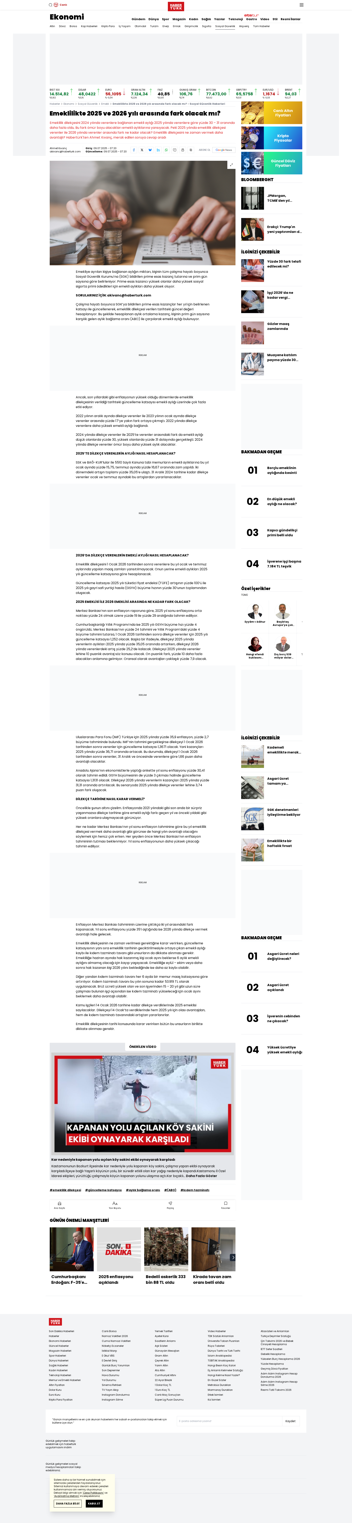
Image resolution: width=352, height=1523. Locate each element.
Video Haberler (217, 1331)
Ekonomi (67, 17)
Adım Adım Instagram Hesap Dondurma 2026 (279, 1375)
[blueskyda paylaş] (150, 150)
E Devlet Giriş (109, 1360)
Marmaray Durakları (220, 1390)
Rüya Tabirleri (216, 1346)
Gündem (138, 19)
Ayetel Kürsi (162, 1336)
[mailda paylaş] (174, 150)
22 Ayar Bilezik (163, 1380)
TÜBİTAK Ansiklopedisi (221, 1360)
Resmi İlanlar (291, 19)
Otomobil (140, 26)
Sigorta (206, 26)
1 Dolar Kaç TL (163, 1385)
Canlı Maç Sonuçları (167, 1394)
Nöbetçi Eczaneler (113, 1346)
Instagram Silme (112, 1399)
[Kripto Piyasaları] (271, 138)
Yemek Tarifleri (164, 1331)
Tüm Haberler (261, 26)
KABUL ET (94, 1503)
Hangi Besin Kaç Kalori (222, 1365)
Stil (275, 19)
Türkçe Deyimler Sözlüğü (276, 1336)
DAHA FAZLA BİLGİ (67, 1503)
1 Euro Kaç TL (162, 1390)
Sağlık (206, 19)
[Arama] (50, 5)
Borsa (73, 26)
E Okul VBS (108, 1355)
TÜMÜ (244, 595)
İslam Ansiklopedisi (220, 1355)
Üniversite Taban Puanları (223, 1341)
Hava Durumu (110, 1375)
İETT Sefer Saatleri (271, 1349)
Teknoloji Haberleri (60, 1375)
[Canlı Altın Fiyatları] (271, 112)
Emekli (105, 104)
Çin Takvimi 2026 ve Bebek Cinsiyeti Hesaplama (277, 1342)
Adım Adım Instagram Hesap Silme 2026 (279, 1383)
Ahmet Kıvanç (58, 148)
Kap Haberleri (89, 26)
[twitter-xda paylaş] (142, 150)
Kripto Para (108, 26)
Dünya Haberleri (58, 1360)
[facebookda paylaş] (134, 150)
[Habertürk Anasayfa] (176, 6)
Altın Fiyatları (57, 1385)
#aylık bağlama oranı (143, 1190)
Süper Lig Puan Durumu (169, 1399)
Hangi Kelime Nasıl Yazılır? (224, 1375)
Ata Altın (160, 1370)
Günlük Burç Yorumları (116, 1365)
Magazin (179, 19)
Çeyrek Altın (162, 1360)
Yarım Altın (161, 1365)
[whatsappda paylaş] (166, 150)
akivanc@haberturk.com (65, 151)
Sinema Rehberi (111, 1385)
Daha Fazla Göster (201, 1176)
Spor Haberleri (57, 1355)
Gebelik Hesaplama (273, 1354)
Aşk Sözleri (161, 1346)
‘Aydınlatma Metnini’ (66, 1496)
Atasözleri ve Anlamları (275, 1331)
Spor (165, 19)
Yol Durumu (109, 1380)
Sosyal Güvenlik (225, 26)
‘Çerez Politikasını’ (93, 1492)
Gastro (251, 19)
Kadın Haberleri (58, 1370)
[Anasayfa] (55, 1322)
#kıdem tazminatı (194, 1190)
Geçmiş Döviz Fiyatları (274, 1368)
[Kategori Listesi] (301, 5)
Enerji (166, 26)
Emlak (176, 26)
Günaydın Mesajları (167, 1350)
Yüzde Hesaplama (272, 1364)
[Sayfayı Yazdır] (182, 150)
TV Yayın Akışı (110, 1390)
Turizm (154, 26)
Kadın (193, 19)
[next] (233, 1257)
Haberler (55, 104)
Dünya (153, 19)
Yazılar (219, 19)
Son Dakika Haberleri (61, 1331)
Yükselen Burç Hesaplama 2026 (280, 1359)
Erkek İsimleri (215, 1394)
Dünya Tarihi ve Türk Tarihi (224, 1350)
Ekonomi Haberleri (60, 1341)
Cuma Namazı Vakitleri (116, 1341)
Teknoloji (235, 19)
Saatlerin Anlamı (165, 1341)
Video (264, 19)
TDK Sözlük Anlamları (221, 1336)
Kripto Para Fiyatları (61, 1399)
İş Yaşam (125, 26)
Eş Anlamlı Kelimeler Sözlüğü (225, 1370)
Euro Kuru (54, 1394)
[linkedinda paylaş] (158, 150)
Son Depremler (111, 1370)
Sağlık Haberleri (58, 1365)
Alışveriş (244, 26)
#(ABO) (170, 1190)
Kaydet (291, 1421)
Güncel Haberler (59, 1346)
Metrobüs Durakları (219, 1385)
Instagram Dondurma (116, 1394)
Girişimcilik (191, 26)
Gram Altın (161, 1355)
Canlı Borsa (109, 1331)
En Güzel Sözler (217, 1380)
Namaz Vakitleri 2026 (115, 1336)
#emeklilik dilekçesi (65, 1190)
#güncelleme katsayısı (103, 1190)
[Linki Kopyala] (191, 150)
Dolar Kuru (55, 1390)
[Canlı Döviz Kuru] (271, 163)
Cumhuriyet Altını (165, 1375)
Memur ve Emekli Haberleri (65, 1380)
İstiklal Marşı (109, 1350)
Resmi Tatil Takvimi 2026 (276, 1390)
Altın (52, 26)
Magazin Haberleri (60, 1350)
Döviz (62, 26)
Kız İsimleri (214, 1399)
